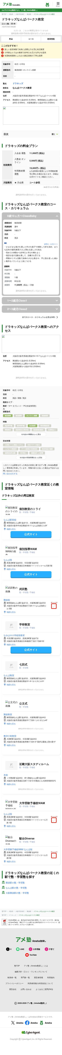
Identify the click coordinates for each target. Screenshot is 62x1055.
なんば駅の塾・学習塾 (16, 887)
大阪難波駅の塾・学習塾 (17, 892)
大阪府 (11, 14)
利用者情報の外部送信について (40, 983)
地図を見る (11, 529)
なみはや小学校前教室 (14, 635)
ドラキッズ (18, 83)
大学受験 (36, 949)
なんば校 (8, 559)
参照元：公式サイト (51, 244)
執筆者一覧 (12, 977)
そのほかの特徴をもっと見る (31, 434)
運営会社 (12, 989)
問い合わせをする (10, 473)
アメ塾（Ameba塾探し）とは (36, 965)
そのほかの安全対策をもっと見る (31, 457)
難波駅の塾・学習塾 (15, 882)
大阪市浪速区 (20, 14)
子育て (51, 949)
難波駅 (29, 14)
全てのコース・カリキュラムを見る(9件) (38, 317)
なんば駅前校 (10, 519)
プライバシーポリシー (14, 983)
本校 (6, 774)
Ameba (19, 1022)
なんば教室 (9, 675)
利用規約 (50, 977)
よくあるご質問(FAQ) (44, 989)
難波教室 (8, 714)
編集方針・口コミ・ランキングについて (31, 971)
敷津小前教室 (10, 735)
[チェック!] (54, 606)
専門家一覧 (25, 977)
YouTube (33, 954)
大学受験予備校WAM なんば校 (18, 849)
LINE (22, 949)
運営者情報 (38, 977)
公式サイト (31, 534)
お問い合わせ (26, 989)
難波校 (7, 599)
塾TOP (4, 14)
